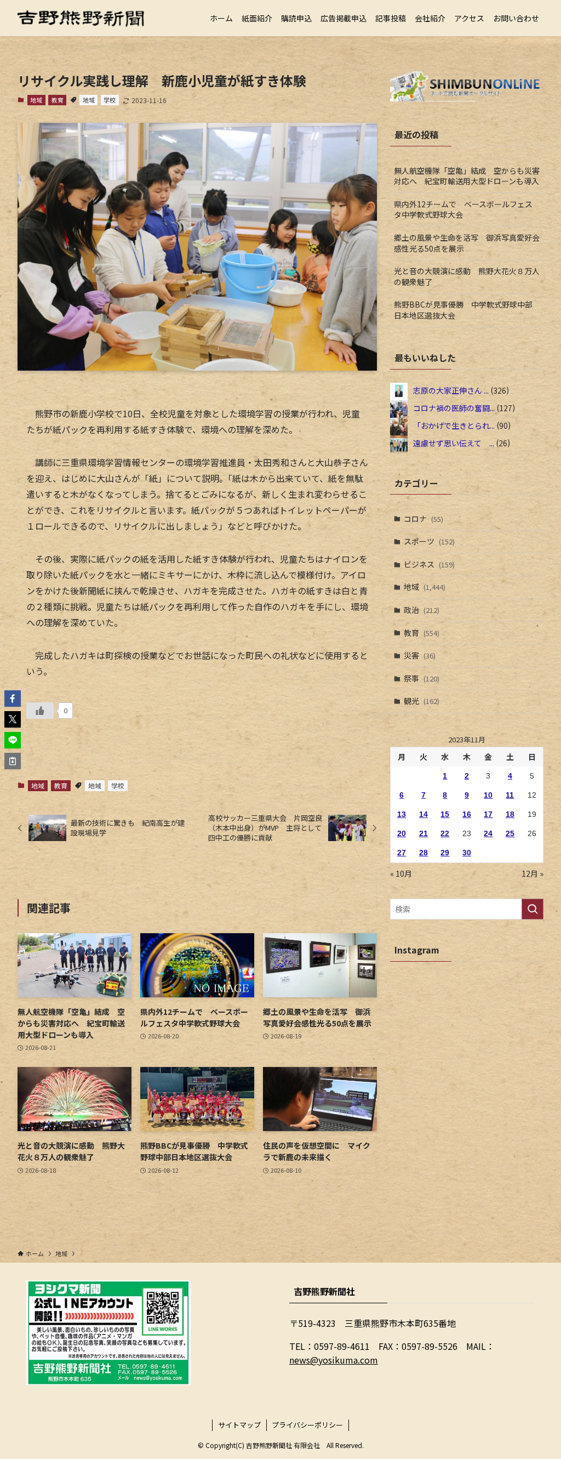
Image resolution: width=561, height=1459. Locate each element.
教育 (57, 99)
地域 (36, 99)
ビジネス (429, 564)
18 (510, 814)
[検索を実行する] (532, 909)
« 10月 (401, 873)
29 (444, 852)
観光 (421, 700)
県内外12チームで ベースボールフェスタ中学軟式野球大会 (463, 209)
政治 (421, 609)
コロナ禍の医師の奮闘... (454, 407)
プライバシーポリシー (307, 1425)
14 (423, 814)
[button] (12, 698)
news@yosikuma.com (333, 1359)
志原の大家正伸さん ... (451, 389)
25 (510, 833)
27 (401, 852)
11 (510, 795)
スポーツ (429, 541)
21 (423, 833)
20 (401, 833)
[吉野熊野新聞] (81, 18)
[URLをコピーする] (12, 761)
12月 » (532, 873)
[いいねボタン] (40, 710)
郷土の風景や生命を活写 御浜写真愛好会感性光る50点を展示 (467, 243)
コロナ (423, 518)
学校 (110, 99)
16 (466, 814)
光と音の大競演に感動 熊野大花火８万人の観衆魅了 (467, 276)
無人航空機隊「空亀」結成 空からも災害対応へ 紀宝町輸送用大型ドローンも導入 (467, 176)
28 (423, 852)
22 (444, 833)
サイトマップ (239, 1425)
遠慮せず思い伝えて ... (453, 442)
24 (488, 833)
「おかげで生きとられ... (454, 424)
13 (401, 814)
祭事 (421, 678)
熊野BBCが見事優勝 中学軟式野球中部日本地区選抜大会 (463, 310)
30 (466, 852)
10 (488, 795)
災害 (420, 655)
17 (488, 814)
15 (444, 814)
